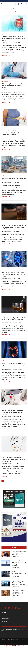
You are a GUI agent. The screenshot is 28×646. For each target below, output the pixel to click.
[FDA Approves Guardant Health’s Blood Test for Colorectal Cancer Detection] (14, 397)
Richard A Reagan (7, 42)
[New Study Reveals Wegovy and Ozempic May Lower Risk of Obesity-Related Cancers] (14, 444)
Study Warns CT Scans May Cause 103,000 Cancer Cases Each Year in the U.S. (13, 274)
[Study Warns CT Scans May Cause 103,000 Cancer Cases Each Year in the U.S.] (14, 259)
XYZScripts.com (21, 645)
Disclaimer (4, 621)
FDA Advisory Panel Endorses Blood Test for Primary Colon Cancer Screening (13, 85)
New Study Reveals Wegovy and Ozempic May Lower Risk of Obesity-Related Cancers (13, 459)
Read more (4, 55)
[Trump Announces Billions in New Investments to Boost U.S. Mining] (5, 554)
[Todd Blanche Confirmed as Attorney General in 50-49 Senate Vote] (5, 574)
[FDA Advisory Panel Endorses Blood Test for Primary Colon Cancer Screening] (14, 70)
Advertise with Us (6, 617)
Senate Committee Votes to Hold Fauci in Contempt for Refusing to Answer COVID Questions (19, 563)
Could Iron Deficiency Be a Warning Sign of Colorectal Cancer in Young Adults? (13, 365)
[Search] (26, 4)
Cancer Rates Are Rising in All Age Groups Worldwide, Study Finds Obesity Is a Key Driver (12, 132)
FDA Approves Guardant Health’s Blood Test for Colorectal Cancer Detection (12, 412)
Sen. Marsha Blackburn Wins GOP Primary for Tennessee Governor (18, 592)
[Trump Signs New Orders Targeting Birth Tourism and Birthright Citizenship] (5, 583)
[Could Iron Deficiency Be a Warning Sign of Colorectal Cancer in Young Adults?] (14, 349)
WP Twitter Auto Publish (8, 645)
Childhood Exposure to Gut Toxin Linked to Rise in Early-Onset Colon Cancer (13, 38)
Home (3, 9)
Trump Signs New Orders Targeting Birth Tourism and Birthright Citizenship (18, 583)
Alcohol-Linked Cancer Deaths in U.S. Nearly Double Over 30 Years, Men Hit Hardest (13, 227)
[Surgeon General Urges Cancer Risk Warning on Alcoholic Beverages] (14, 304)
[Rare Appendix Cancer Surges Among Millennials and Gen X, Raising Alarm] (14, 164)
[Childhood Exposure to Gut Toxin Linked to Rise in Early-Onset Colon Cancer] (14, 23)
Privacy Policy (5, 618)
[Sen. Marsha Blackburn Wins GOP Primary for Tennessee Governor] (5, 593)
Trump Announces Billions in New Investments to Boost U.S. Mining (19, 553)
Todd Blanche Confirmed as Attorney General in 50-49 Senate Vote (19, 573)
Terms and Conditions (7, 620)
